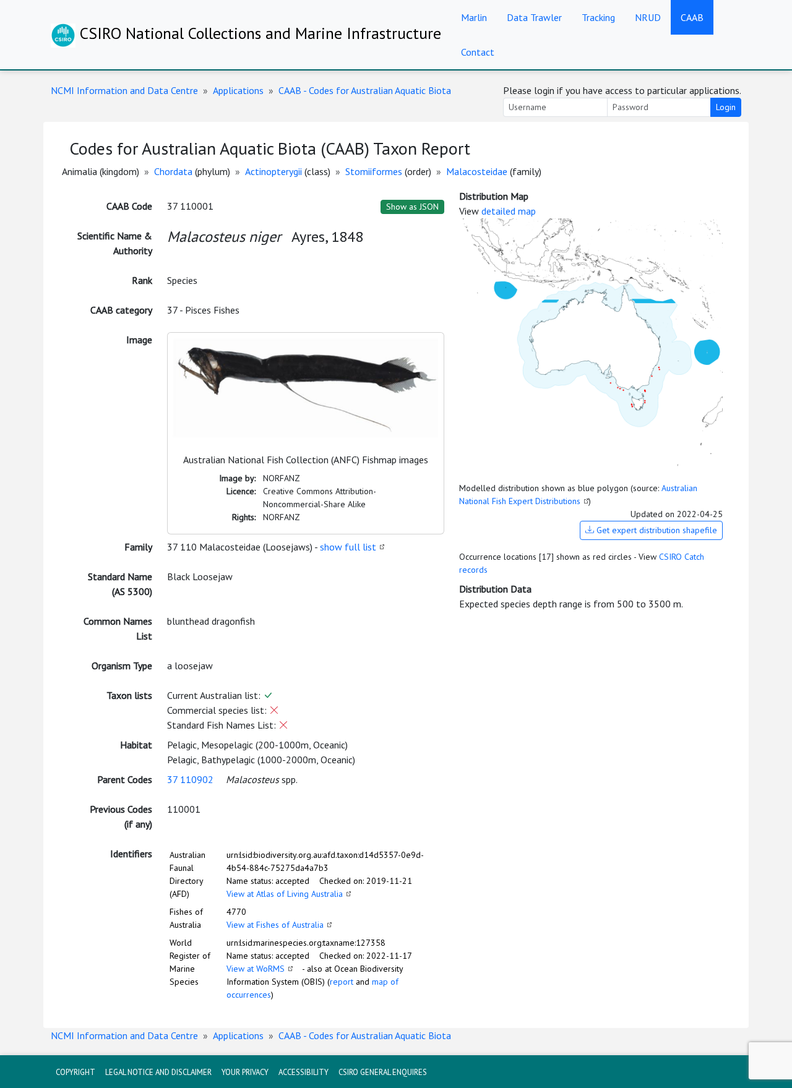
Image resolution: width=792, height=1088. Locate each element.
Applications (238, 90)
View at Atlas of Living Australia (284, 893)
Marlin (474, 17)
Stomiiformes (373, 171)
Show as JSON (412, 206)
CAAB (692, 17)
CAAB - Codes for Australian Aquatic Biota (364, 90)
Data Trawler (534, 17)
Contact (477, 52)
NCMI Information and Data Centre (124, 90)
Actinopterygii (273, 171)
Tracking (598, 17)
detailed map (508, 211)
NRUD (648, 17)
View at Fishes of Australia (275, 924)
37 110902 (190, 779)
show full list (348, 547)
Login (726, 107)
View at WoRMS (255, 968)
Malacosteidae (476, 171)
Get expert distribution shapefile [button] (655, 530)
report (341, 981)
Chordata (173, 171)
